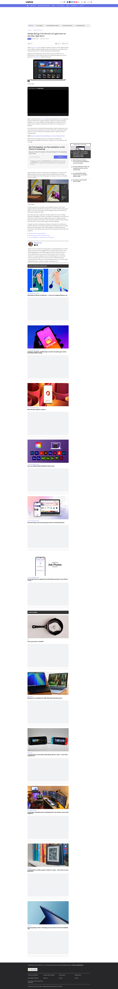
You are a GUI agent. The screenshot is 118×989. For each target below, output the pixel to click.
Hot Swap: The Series (67, 25)
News (29, 38)
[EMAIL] (37, 245)
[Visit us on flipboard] (76, 2)
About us (45, 978)
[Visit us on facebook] (67, 2)
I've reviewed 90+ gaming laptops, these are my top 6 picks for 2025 (80, 175)
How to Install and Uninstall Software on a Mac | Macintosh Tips (48, 136)
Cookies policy (78, 975)
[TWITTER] (35, 245)
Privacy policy (62, 975)
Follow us (58, 43)
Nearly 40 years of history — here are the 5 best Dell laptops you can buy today (81, 161)
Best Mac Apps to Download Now (37, 233)
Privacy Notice (35, 162)
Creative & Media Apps (37, 30)
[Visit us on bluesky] (72, 2)
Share (31, 43)
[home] (28, 5)
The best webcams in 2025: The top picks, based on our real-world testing (81, 168)
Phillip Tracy (36, 38)
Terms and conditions (33, 975)
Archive (60, 978)
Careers (76, 978)
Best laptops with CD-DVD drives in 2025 (80, 180)
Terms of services (46, 160)
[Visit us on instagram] (74, 2)
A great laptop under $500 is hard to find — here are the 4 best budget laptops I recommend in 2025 (80, 154)
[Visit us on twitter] (70, 2)
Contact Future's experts (49, 975)
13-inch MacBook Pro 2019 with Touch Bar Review (41, 237)
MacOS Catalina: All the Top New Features (39, 235)
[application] (48, 101)
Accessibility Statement (33, 978)
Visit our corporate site (77, 965)
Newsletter (66, 43)
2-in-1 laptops (39, 25)
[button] (89, 2)
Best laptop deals (80, 25)
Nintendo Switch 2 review (53, 25)
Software (29, 30)
